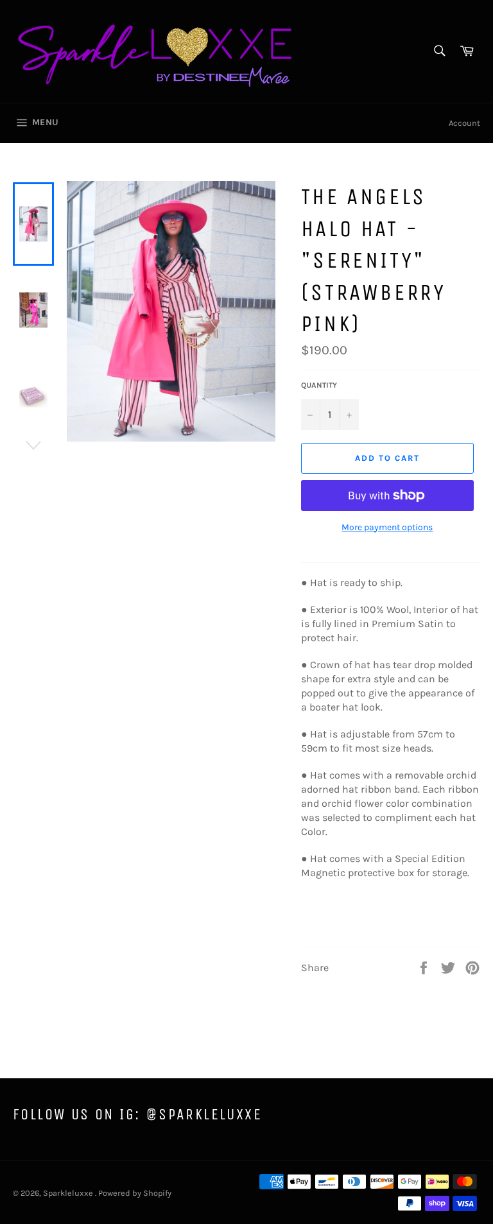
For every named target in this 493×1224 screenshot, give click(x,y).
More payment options (387, 527)
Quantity (319, 385)
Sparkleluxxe (69, 1193)
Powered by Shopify (134, 1193)
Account (464, 123)
